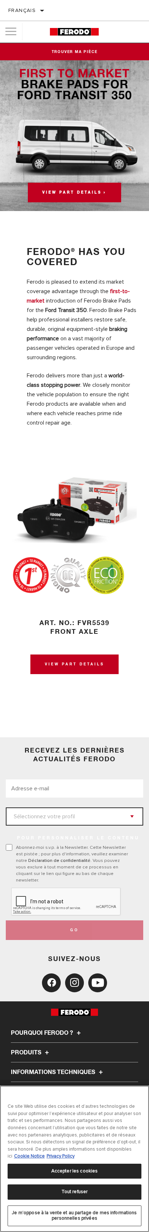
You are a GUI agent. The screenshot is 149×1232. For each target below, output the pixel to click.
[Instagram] (74, 982)
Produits (27, 1052)
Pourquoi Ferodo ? (42, 1033)
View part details (72, 192)
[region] (74, 1159)
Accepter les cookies (74, 1171)
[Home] (74, 32)
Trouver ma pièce (75, 52)
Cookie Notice (29, 1156)
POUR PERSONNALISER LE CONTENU (78, 838)
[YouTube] (97, 982)
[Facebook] (51, 982)
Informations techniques (54, 1072)
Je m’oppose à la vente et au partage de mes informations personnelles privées (74, 1215)
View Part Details (74, 664)
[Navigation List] (10, 31)
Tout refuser (74, 1192)
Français (22, 10)
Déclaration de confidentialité (59, 860)
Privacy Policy (60, 1156)
